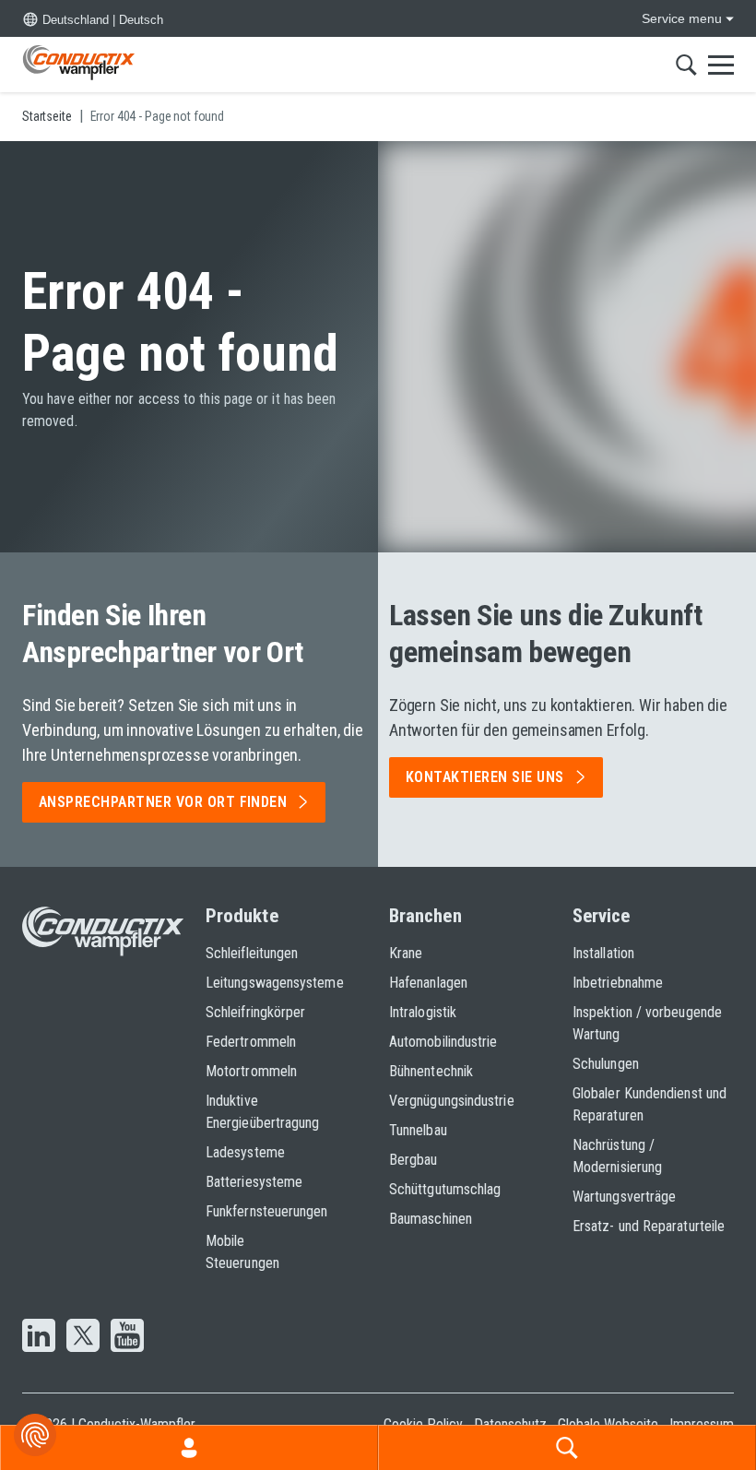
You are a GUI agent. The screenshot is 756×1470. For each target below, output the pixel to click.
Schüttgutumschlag (445, 1189)
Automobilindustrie (443, 1041)
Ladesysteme (245, 1152)
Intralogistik (422, 1012)
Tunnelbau (418, 1130)
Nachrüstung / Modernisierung (617, 1156)
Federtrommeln (251, 1041)
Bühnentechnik (431, 1071)
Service (602, 916)
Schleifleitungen (252, 953)
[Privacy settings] (35, 1435)
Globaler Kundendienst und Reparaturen (649, 1104)
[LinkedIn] (38, 1337)
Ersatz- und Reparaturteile (649, 1226)
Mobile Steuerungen (242, 1252)
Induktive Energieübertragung (259, 1112)
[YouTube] (127, 1337)
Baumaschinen (430, 1218)
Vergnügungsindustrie (451, 1100)
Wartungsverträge (624, 1196)
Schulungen (606, 1064)
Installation (603, 953)
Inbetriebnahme (618, 982)
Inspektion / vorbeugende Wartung (647, 1023)
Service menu (682, 18)
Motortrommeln (251, 1071)
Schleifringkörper (255, 1012)
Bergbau (413, 1159)
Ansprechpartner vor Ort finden (163, 802)
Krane (405, 953)
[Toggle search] (686, 64)
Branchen (425, 916)
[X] (83, 1337)
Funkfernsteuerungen (259, 1211)
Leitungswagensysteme (259, 982)
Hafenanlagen (428, 982)
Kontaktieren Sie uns (485, 777)
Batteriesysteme (254, 1182)
